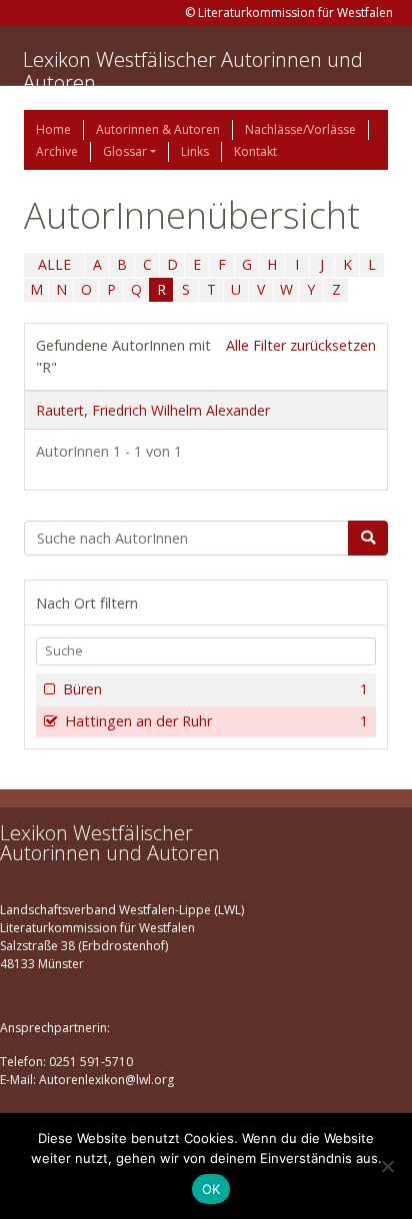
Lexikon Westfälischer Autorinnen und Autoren (193, 71)
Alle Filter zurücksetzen (301, 345)
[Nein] (387, 1166)
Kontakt (255, 151)
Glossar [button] (125, 151)
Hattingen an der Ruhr (216, 720)
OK (211, 1189)
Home (53, 129)
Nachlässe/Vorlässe (300, 129)
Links (195, 151)
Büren (215, 688)
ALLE (54, 264)
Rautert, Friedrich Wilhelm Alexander (153, 410)
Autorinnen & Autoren (158, 129)
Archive (57, 151)
